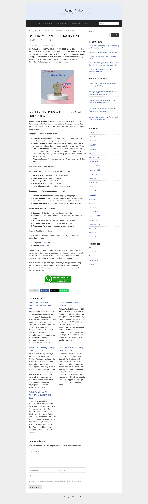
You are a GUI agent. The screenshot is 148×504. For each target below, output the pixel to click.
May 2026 (92, 145)
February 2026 (94, 157)
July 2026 (92, 136)
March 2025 (93, 203)
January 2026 (93, 161)
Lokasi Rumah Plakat (80, 23)
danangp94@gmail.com (97, 83)
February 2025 (94, 207)
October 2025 (93, 174)
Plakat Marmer (62, 23)
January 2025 (93, 212)
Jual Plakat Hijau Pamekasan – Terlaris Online (104, 52)
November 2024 (94, 216)
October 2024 (93, 220)
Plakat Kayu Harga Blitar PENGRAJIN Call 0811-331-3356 (40, 395)
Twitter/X (55, 290)
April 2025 (92, 199)
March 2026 (93, 153)
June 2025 (92, 191)
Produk (91, 264)
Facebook (45, 290)
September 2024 (94, 224)
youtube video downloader (98, 108)
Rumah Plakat (74, 10)
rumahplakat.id (46, 245)
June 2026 (92, 141)
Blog (90, 247)
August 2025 (93, 182)
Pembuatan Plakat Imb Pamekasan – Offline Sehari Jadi (40, 306)
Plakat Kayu (48, 23)
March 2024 (93, 237)
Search (91, 31)
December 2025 (94, 166)
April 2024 (92, 233)
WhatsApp (65, 290)
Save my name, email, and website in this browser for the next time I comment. (56, 481)
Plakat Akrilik (34, 23)
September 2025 (94, 178)
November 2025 (94, 170)
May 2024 (92, 228)
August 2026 (93, 132)
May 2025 (92, 195)
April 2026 (92, 149)
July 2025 (92, 187)
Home (30, 31)
